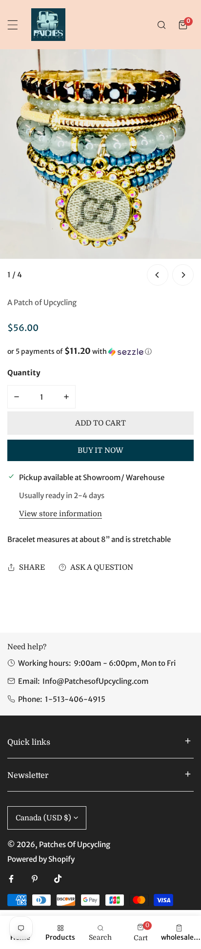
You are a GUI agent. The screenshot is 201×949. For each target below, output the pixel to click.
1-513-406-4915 (75, 699)
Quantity (23, 372)
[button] (183, 25)
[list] (100, 168)
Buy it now (100, 450)
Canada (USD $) (43, 817)
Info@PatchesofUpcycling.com (95, 681)
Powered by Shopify (41, 859)
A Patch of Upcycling (42, 302)
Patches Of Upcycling (74, 844)
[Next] (183, 275)
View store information (60, 514)
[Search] (161, 25)
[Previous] (157, 275)
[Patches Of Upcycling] (48, 24)
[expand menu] (12, 25)
